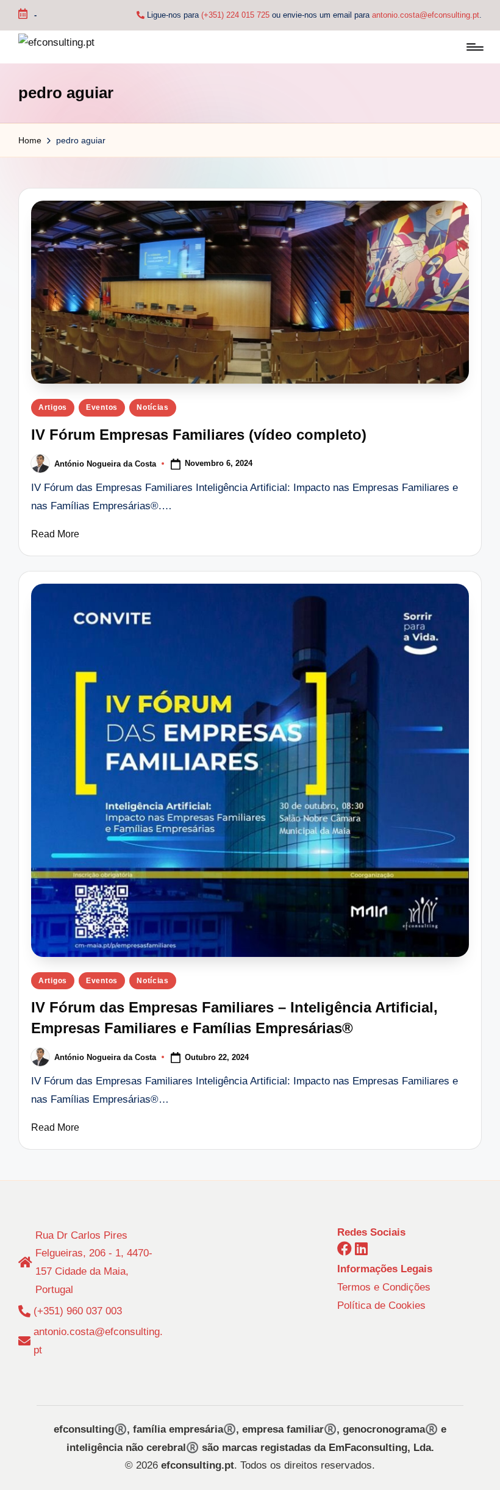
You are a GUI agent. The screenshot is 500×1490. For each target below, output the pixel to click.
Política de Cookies (381, 1305)
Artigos (52, 407)
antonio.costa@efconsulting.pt (425, 15)
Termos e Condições (383, 1287)
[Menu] (474, 47)
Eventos (102, 407)
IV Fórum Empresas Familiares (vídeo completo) (198, 434)
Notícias (153, 407)
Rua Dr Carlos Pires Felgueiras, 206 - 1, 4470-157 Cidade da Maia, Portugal (93, 1262)
